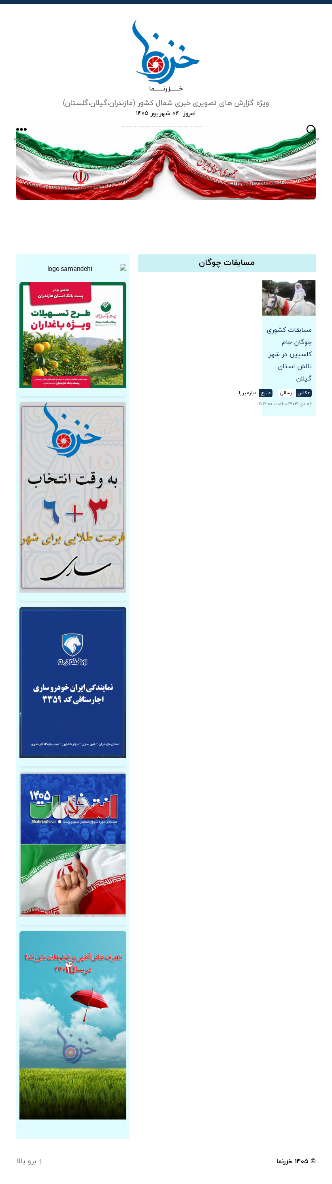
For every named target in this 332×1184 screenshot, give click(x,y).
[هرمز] (166, 163)
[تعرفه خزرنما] (72, 1025)
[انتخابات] (72, 497)
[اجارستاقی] (72, 682)
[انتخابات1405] (72, 844)
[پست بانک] (72, 335)
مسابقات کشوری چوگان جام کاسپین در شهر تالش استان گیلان (289, 354)
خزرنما (285, 1161)
